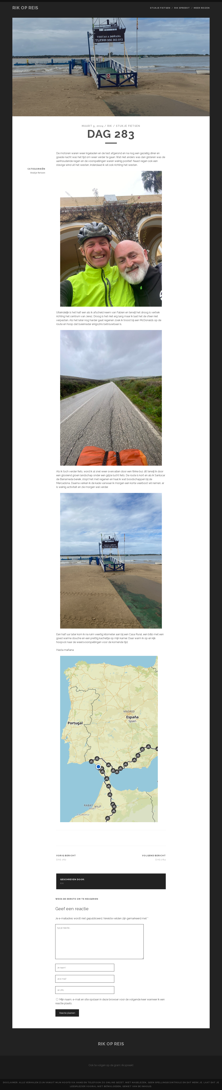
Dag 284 (160, 859)
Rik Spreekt (182, 8)
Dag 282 (61, 859)
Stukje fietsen (160, 8)
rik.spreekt (127, 1065)
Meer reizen (202, 8)
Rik (109, 125)
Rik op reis (25, 7)
